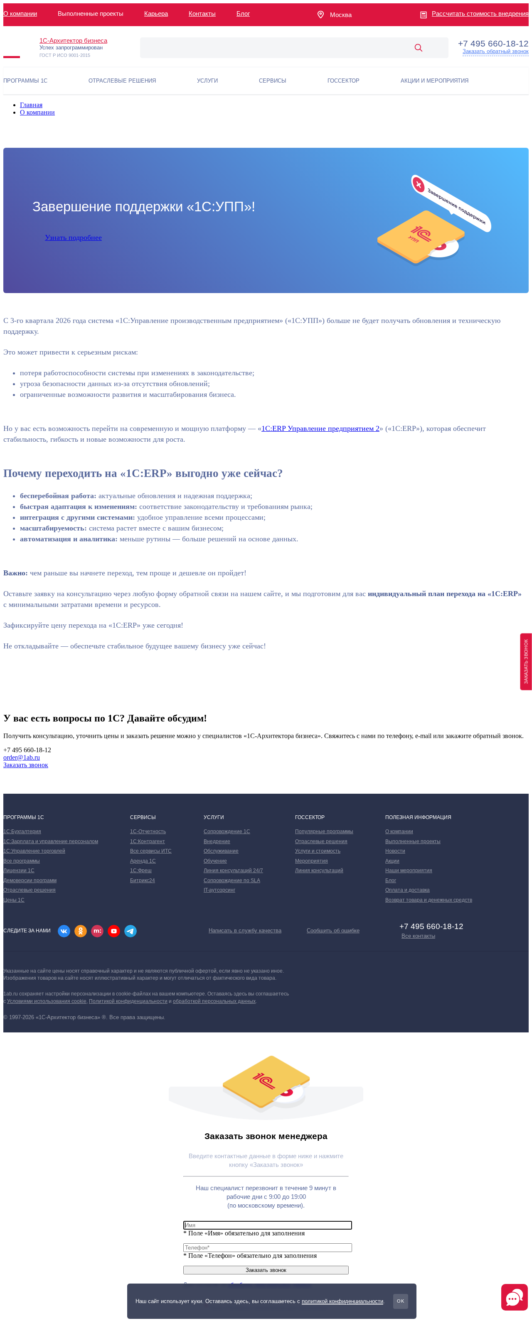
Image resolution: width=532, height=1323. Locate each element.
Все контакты (418, 936)
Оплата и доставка (407, 890)
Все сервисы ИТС (151, 851)
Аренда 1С (143, 861)
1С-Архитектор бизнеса (73, 40)
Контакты (202, 13)
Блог (243, 13)
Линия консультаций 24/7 (233, 870)
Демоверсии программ (30, 880)
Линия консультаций (319, 870)
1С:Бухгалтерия (22, 831)
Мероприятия (311, 861)
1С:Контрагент (147, 841)
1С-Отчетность (148, 831)
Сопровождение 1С (227, 831)
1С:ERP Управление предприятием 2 (320, 428)
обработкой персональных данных (214, 1001)
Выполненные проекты (413, 841)
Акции (392, 861)
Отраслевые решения (29, 890)
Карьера (156, 13)
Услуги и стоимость (317, 851)
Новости (395, 851)
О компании (20, 13)
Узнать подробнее (73, 237)
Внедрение (217, 841)
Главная (31, 104)
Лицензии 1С (18, 870)
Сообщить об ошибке (333, 930)
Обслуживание (221, 851)
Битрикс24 (142, 880)
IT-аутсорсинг (219, 890)
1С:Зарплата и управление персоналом (50, 841)
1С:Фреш (141, 870)
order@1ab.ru (21, 757)
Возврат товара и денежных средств (428, 900)
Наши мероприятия (408, 870)
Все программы (21, 861)
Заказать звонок (25, 764)
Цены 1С (14, 900)
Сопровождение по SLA (232, 880)
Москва (341, 14)
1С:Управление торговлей (34, 851)
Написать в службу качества (245, 930)
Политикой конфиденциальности (128, 1001)
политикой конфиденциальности (342, 1301)
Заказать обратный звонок (496, 51)
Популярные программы (324, 831)
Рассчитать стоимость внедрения (480, 13)
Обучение (215, 861)
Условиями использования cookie (46, 1001)
